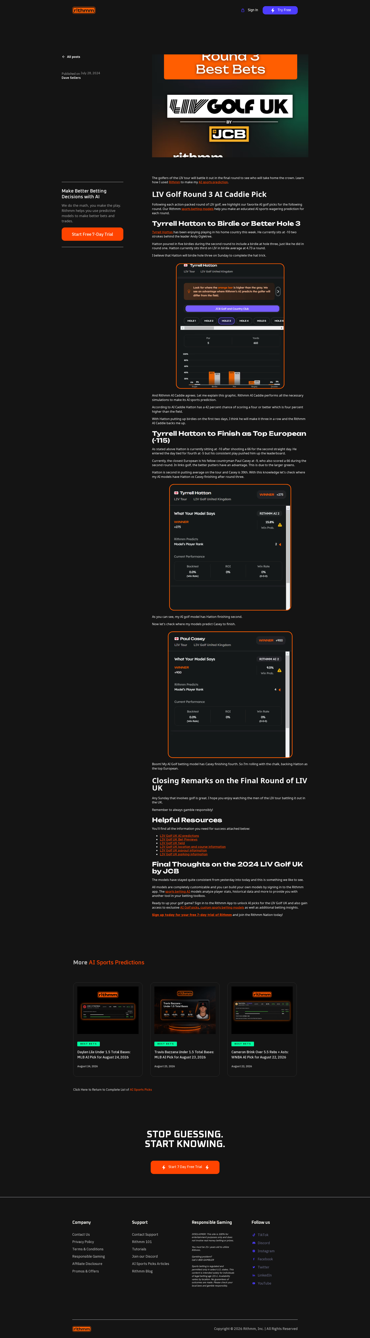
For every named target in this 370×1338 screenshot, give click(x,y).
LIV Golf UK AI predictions (179, 836)
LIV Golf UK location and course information (193, 847)
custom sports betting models (222, 907)
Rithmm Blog (142, 1271)
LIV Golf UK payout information (183, 850)
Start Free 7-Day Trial (92, 234)
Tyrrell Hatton (162, 232)
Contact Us (81, 1234)
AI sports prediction (213, 182)
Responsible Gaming (88, 1256)
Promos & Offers (85, 1271)
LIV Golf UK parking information (184, 854)
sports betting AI (177, 891)
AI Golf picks (189, 907)
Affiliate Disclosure (87, 1263)
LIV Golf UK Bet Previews (178, 839)
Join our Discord (145, 1256)
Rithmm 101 (142, 1242)
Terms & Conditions (87, 1249)
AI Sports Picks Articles (150, 1263)
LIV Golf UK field (172, 843)
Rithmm (174, 182)
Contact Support (145, 1234)
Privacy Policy (83, 1242)
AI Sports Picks (140, 1089)
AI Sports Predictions (116, 962)
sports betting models (198, 209)
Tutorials (139, 1249)
